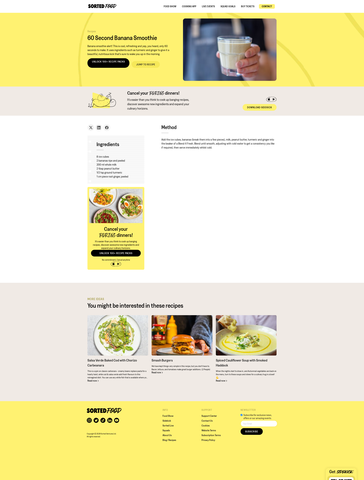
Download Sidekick (259, 107)
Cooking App (189, 6)
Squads (166, 430)
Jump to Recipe (145, 64)
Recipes (91, 31)
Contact (267, 6)
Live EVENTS (208, 6)
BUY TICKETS (247, 6)
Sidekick (167, 420)
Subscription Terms (211, 435)
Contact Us (207, 420)
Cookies (205, 425)
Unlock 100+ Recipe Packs (108, 61)
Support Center (209, 415)
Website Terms (208, 430)
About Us (167, 435)
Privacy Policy (208, 440)
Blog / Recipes (169, 440)
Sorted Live (168, 425)
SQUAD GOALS (228, 6)
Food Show (170, 6)
